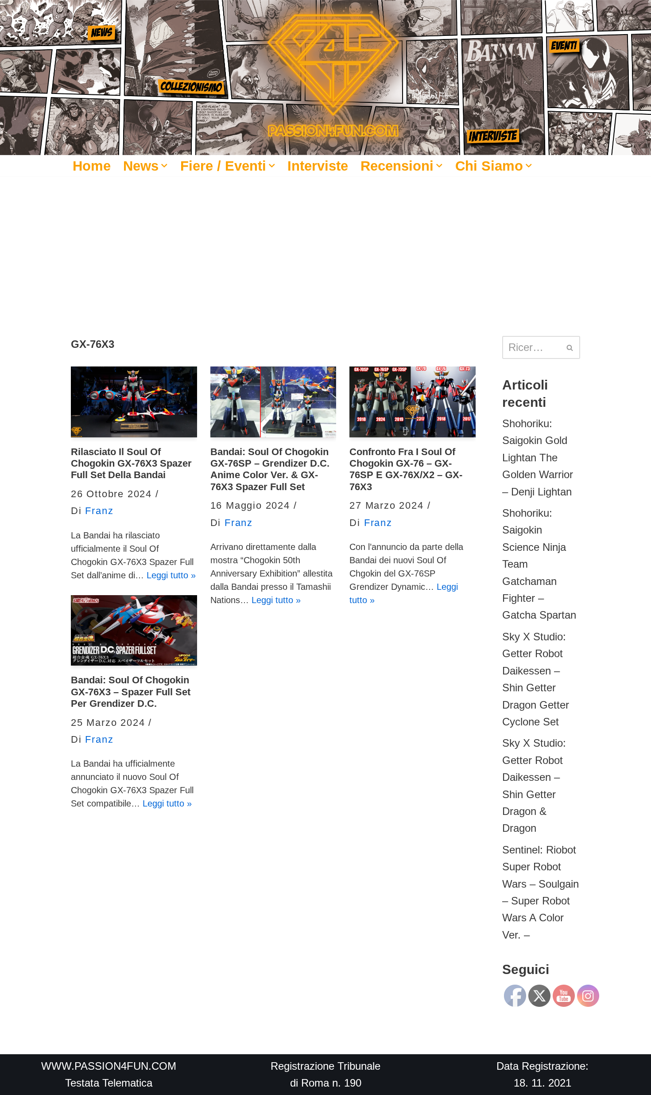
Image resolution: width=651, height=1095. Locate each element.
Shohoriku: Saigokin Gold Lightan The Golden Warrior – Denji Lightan (537, 457)
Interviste (317, 166)
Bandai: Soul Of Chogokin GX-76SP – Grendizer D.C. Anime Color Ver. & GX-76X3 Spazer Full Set (269, 469)
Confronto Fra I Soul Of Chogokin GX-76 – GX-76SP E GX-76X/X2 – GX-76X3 (405, 469)
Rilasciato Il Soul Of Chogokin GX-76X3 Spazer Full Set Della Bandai (131, 463)
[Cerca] (570, 347)
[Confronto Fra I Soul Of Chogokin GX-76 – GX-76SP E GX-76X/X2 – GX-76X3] (412, 401)
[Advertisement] (325, 243)
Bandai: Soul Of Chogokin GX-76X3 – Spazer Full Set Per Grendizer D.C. (130, 691)
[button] (164, 165)
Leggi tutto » (171, 575)
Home (92, 166)
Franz (99, 510)
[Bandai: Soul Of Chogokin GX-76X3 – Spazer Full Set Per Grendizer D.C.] (134, 630)
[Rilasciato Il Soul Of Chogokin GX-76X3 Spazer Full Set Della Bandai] (134, 401)
